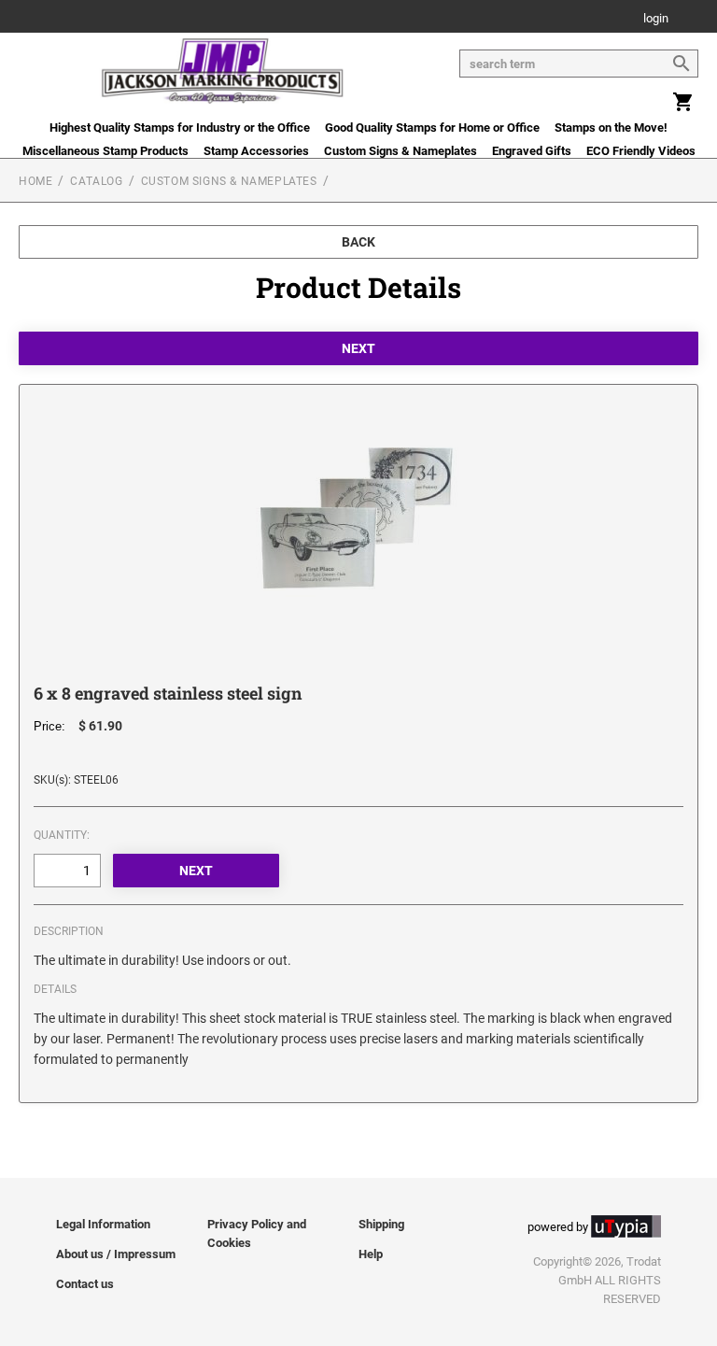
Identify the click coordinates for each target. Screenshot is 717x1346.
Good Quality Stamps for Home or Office (432, 127)
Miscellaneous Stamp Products (105, 151)
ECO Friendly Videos (641, 151)
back (358, 241)
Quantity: (62, 835)
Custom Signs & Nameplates (400, 151)
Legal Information (103, 1224)
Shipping (381, 1224)
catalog (96, 181)
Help (370, 1254)
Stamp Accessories (256, 151)
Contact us (85, 1284)
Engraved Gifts (531, 151)
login (655, 19)
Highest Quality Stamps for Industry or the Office (179, 127)
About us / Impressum (116, 1254)
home (35, 181)
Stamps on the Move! (611, 127)
